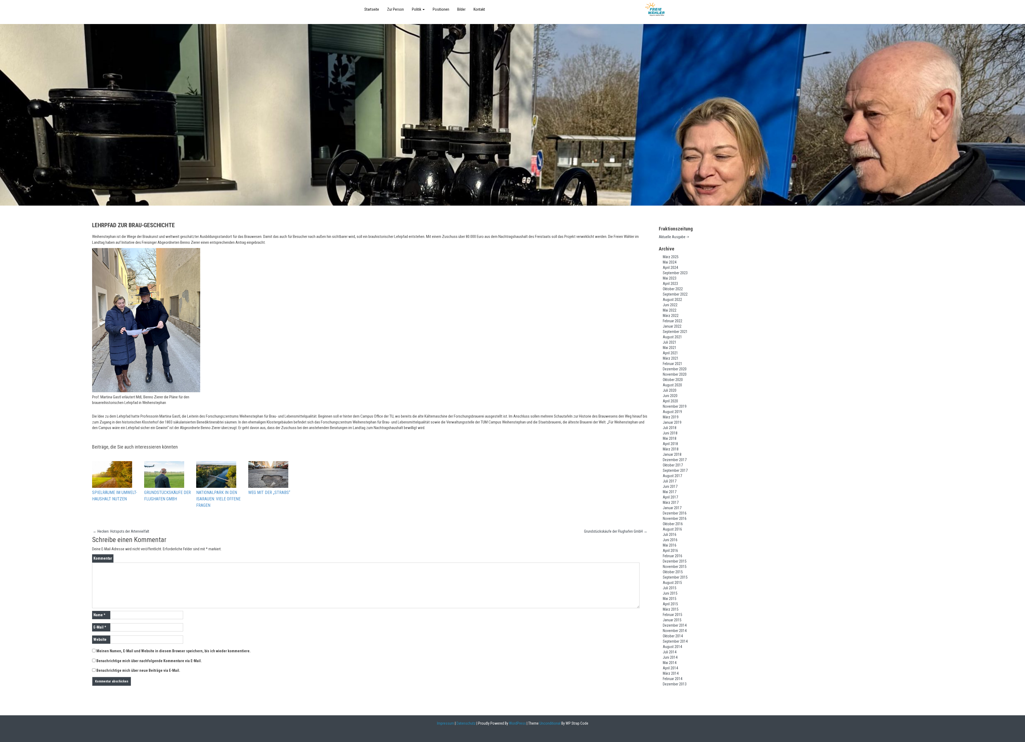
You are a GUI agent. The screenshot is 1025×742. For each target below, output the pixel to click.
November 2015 (675, 566)
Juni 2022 (670, 305)
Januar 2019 (672, 422)
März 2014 (671, 673)
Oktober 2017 (673, 465)
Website (100, 639)
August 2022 (672, 299)
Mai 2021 (669, 348)
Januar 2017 (672, 508)
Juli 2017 (669, 481)
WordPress (517, 723)
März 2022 (671, 315)
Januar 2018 (672, 454)
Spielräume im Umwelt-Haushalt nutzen (114, 495)
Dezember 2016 (675, 513)
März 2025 (671, 257)
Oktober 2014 (673, 636)
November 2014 (675, 631)
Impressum (445, 723)
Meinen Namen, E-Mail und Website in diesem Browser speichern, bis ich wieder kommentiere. (173, 651)
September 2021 (675, 331)
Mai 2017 (669, 492)
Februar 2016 (672, 556)
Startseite (371, 9)
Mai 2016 (669, 545)
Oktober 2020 (673, 380)
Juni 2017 (670, 486)
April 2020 (670, 401)
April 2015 (670, 604)
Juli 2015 (669, 588)
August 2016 (672, 529)
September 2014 (675, 641)
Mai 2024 (669, 262)
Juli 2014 (669, 652)
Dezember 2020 (675, 369)
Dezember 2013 (675, 684)
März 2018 (671, 449)
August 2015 (672, 582)
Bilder (461, 9)
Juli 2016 (669, 534)
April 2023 (670, 283)
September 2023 (675, 273)
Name (99, 615)
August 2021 (672, 337)
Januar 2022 (672, 326)
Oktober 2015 (673, 572)
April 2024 (670, 267)
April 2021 (670, 353)
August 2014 (672, 647)
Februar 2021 (672, 364)
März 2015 (671, 609)
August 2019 (672, 412)
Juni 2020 (670, 396)
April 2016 (670, 550)
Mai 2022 (669, 310)
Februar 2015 (672, 615)
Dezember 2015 (675, 561)
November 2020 (675, 374)
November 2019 (675, 406)
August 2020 (672, 385)
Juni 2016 (670, 540)
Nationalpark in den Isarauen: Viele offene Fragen (218, 499)
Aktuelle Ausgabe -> (674, 237)
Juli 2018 (669, 428)
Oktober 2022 (673, 289)
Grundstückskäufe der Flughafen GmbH (167, 495)
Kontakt (479, 9)
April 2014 (670, 668)
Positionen (441, 9)
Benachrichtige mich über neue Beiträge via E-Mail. (138, 670)
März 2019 (671, 417)
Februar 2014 (672, 679)
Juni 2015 (670, 593)
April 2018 (670, 444)
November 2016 (675, 518)
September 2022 (675, 294)
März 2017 (671, 502)
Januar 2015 (672, 620)
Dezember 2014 (675, 625)
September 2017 (675, 470)
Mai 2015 (669, 598)
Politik (417, 9)
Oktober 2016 (673, 524)
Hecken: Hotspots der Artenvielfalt (121, 531)
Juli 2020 (669, 390)
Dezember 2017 (675, 460)
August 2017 (672, 476)
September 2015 (675, 577)
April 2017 (670, 497)
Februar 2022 (672, 321)
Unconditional (550, 723)
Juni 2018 (670, 433)
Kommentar (102, 558)
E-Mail (99, 627)
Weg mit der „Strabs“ (269, 492)
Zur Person (395, 9)
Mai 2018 (669, 438)
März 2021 (671, 358)
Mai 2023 (669, 278)
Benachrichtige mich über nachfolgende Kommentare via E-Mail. (149, 661)
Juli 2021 (669, 342)
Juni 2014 (670, 657)
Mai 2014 (669, 663)
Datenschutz (466, 723)
